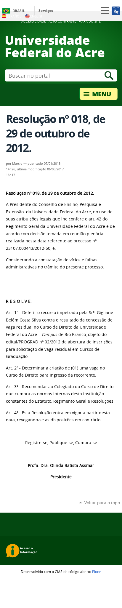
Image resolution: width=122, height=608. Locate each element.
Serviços (45, 10)
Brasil (18, 10)
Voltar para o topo (102, 502)
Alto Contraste (62, 21)
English (37, 16)
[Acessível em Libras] (115, 10)
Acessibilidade (33, 21)
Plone (96, 571)
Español (14, 16)
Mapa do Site (89, 21)
